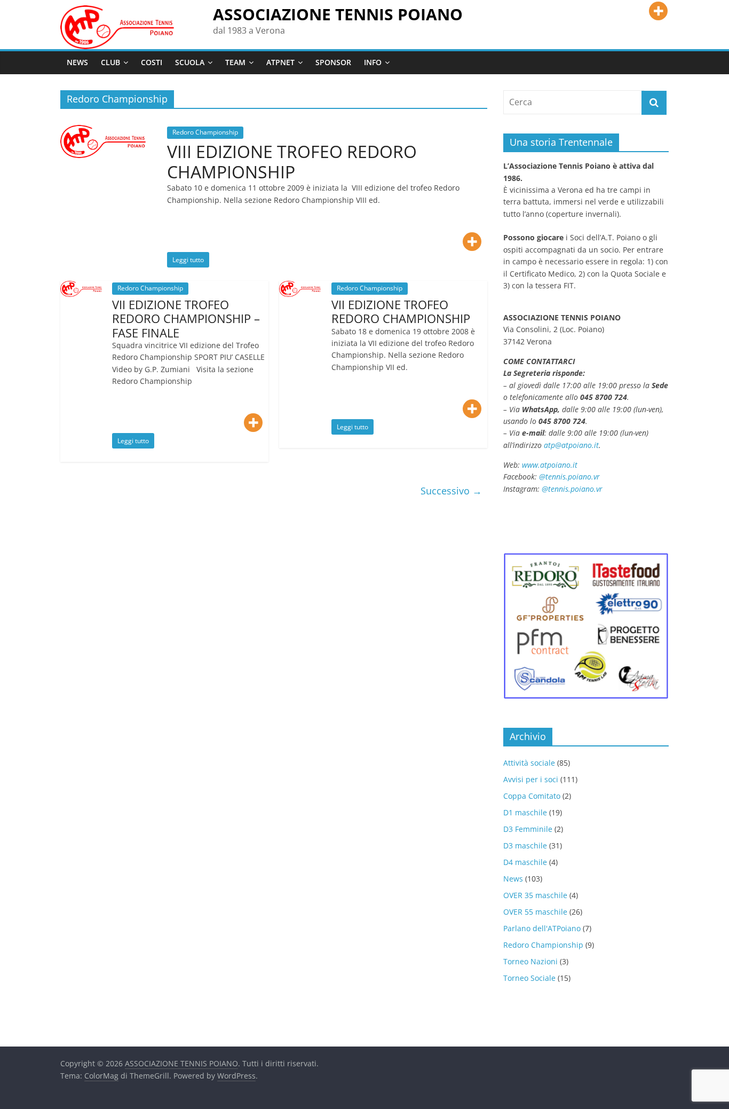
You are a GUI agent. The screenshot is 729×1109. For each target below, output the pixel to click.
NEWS (77, 62)
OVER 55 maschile (535, 912)
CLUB (110, 62)
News (513, 879)
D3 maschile (525, 845)
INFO (373, 62)
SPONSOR (333, 62)
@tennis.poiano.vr (570, 476)
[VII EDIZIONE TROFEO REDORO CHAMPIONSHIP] (300, 287)
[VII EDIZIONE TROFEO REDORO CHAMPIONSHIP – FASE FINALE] (81, 287)
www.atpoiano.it (549, 465)
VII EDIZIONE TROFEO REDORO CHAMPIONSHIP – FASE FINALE (186, 318)
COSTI (151, 62)
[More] (658, 11)
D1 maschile (525, 812)
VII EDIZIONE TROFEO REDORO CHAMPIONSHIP (400, 311)
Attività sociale (529, 763)
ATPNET (280, 62)
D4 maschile (525, 862)
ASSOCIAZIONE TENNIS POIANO (338, 14)
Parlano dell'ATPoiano (542, 928)
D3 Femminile (527, 829)
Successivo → (451, 490)
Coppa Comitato (531, 796)
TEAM (235, 62)
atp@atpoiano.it (571, 445)
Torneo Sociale (529, 978)
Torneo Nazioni (530, 961)
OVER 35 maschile (535, 895)
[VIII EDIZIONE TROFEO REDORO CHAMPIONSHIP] (103, 131)
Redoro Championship (205, 132)
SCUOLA (189, 62)
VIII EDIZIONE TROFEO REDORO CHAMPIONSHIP (292, 161)
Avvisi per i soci (530, 779)
